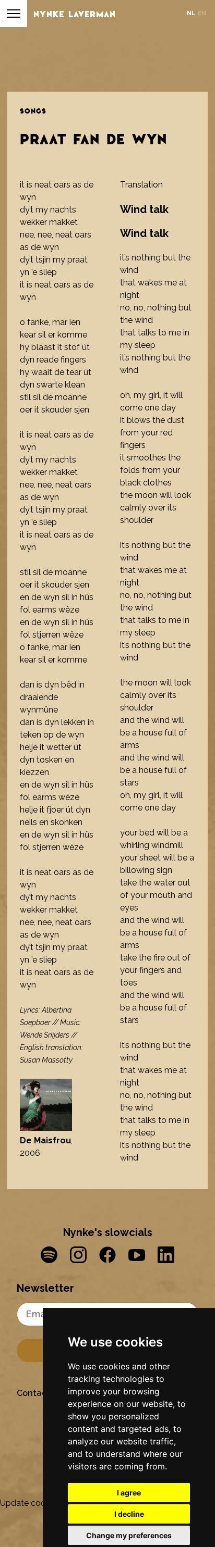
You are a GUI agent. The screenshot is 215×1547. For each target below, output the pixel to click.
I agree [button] (129, 1492)
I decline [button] (129, 1513)
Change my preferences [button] (129, 1535)
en (202, 13)
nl (191, 13)
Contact (33, 1393)
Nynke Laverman (74, 13)
